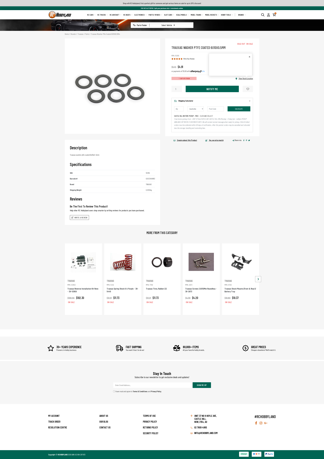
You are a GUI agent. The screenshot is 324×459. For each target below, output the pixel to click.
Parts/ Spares (154, 15)
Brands (241, 15)
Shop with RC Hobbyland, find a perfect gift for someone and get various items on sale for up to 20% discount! (162, 3)
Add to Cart (83, 309)
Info (203, 71)
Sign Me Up (202, 385)
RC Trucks (101, 15)
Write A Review (81, 217)
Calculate (239, 109)
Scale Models (181, 15)
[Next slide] (258, 279)
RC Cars (90, 15)
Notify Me (212, 89)
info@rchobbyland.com (206, 432)
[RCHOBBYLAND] (60, 14)
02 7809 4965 (200, 427)
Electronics (139, 15)
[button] (268, 14)
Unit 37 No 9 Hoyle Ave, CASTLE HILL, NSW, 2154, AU (205, 418)
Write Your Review (189, 59)
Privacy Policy (156, 391)
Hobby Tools (226, 15)
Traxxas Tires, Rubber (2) (156, 284)
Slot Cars (168, 15)
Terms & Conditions (140, 391)
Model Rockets (211, 15)
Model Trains (196, 15)
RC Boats (126, 15)
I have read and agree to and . (138, 391)
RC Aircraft (114, 15)
